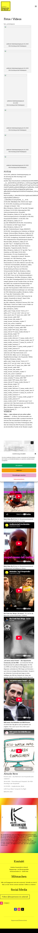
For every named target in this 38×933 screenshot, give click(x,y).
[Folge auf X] (22, 909)
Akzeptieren (19, 465)
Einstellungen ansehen (19, 475)
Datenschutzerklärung (19, 479)
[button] (35, 454)
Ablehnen (19, 470)
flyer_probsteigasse (9, 24)
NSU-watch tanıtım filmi (15, 726)
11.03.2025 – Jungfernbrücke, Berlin (14, 786)
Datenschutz (23, 920)
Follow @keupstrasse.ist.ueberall (15, 897)
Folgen (6, 903)
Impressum (14, 920)
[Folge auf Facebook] (15, 909)
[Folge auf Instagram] (1, 903)
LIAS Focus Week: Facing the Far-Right (15, 789)
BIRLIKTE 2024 (8, 791)
